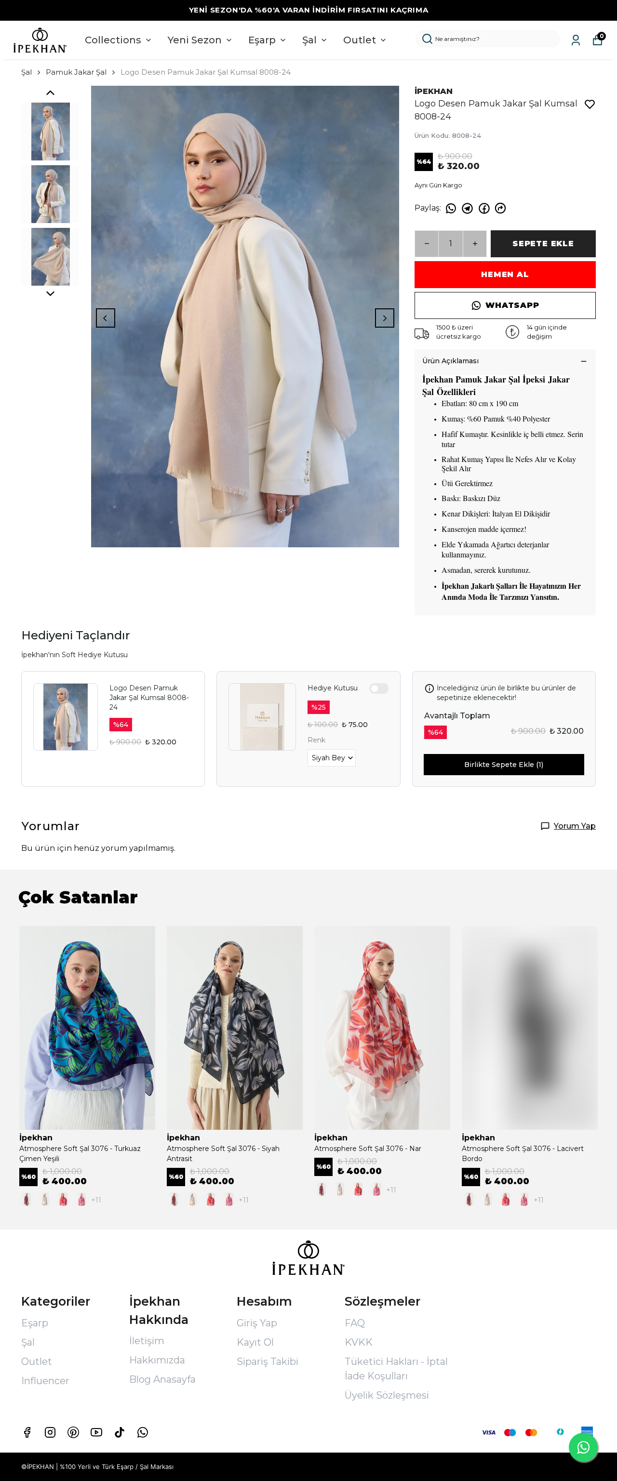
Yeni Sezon (195, 40)
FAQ (355, 1323)
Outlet (359, 40)
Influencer (45, 1381)
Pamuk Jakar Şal (76, 72)
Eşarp (262, 40)
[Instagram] (50, 1432)
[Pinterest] (73, 1432)
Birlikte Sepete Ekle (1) (503, 764)
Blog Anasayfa (162, 1379)
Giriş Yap (257, 1323)
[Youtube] (96, 1432)
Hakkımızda (157, 1360)
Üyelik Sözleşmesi (387, 1395)
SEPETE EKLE (543, 243)
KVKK (359, 1342)
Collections (113, 40)
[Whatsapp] (142, 1432)
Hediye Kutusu (333, 688)
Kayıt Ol (255, 1342)
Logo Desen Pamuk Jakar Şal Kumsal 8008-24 (149, 698)
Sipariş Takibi (267, 1361)
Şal (309, 40)
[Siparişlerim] (576, 40)
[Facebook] (27, 1432)
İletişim (146, 1341)
